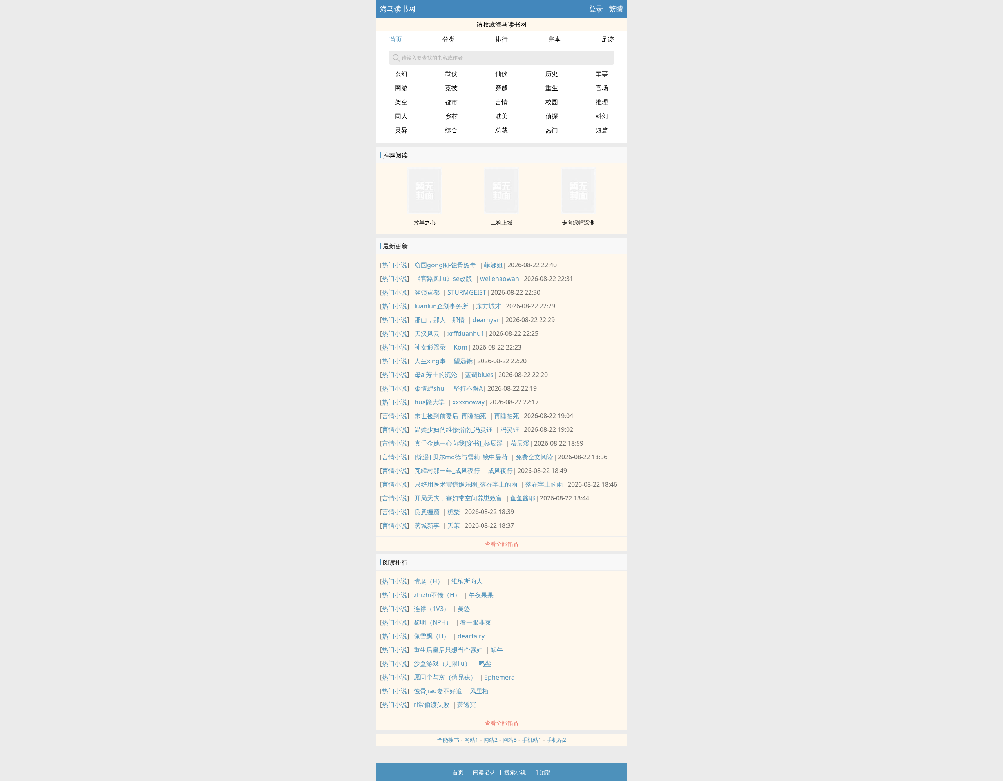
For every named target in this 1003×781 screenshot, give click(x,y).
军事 (602, 73)
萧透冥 (466, 704)
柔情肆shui (430, 388)
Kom (460, 347)
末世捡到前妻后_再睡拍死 (450, 415)
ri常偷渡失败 (431, 704)
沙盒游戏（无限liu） (442, 663)
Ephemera (499, 677)
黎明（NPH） (433, 622)
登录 (596, 8)
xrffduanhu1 (465, 333)
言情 (501, 102)
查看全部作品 (501, 543)
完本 (554, 39)
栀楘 (453, 511)
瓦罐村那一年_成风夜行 (447, 470)
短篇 (602, 130)
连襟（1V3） (432, 608)
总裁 (501, 130)
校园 (551, 102)
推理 (602, 102)
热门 (551, 130)
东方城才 (488, 306)
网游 (401, 87)
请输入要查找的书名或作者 (432, 57)
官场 (602, 87)
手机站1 (531, 739)
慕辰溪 (520, 443)
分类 (448, 39)
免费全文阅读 (534, 457)
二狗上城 (501, 222)
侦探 (551, 116)
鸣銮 (485, 663)
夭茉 (453, 525)
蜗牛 (497, 649)
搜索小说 (515, 772)
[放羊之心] (424, 212)
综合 (451, 130)
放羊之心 (425, 222)
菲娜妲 (493, 265)
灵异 (401, 130)
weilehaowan (499, 278)
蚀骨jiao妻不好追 (438, 691)
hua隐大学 (430, 402)
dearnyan (487, 319)
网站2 (490, 739)
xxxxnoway (469, 402)
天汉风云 (427, 333)
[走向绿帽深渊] (578, 212)
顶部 (545, 772)
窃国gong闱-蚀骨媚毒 (445, 265)
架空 (401, 102)
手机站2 (556, 739)
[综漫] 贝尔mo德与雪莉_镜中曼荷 (461, 457)
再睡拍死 (506, 415)
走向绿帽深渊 (578, 222)
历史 (551, 73)
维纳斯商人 (467, 581)
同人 (401, 116)
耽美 (501, 116)
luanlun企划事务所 (441, 306)
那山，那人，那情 (440, 319)
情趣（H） (429, 581)
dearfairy (471, 636)
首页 (395, 39)
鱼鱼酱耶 (522, 498)
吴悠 (464, 608)
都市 (451, 102)
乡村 (451, 116)
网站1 (471, 739)
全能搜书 (448, 739)
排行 (501, 39)
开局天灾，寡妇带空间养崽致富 (458, 498)
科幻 (602, 116)
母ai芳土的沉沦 (436, 374)
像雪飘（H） (432, 636)
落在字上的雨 (544, 484)
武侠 (451, 73)
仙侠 (501, 73)
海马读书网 (397, 8)
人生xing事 (430, 361)
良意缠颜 (427, 511)
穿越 (501, 87)
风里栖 (479, 691)
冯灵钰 (509, 429)
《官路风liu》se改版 (443, 278)
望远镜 (463, 361)
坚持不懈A (468, 388)
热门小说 (394, 265)
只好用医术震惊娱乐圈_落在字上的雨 (466, 484)
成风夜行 (500, 470)
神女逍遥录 (430, 347)
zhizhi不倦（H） (437, 595)
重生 (551, 87)
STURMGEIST (466, 292)
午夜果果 (481, 595)
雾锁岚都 (427, 292)
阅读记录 (484, 772)
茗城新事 (427, 525)
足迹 (607, 39)
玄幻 (401, 73)
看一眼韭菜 (475, 622)
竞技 (451, 87)
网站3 (510, 739)
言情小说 (394, 415)
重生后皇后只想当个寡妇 (448, 649)
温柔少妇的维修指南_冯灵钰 (453, 429)
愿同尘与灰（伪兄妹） (445, 677)
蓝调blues (479, 374)
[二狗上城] (501, 212)
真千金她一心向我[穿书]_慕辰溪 (459, 443)
